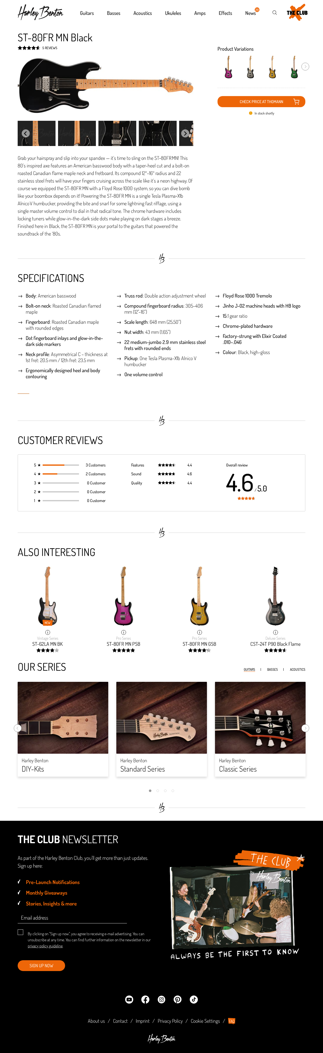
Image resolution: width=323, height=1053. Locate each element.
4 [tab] (173, 790)
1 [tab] (150, 790)
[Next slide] (185, 133)
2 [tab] (157, 790)
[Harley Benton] (161, 1041)
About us (96, 1020)
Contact (120, 1020)
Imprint (143, 1020)
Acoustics (297, 669)
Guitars (249, 669)
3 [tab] (165, 790)
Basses (272, 669)
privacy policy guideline (45, 945)
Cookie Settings (205, 1020)
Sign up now (41, 965)
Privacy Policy (170, 1020)
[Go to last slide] (26, 133)
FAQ (232, 1021)
